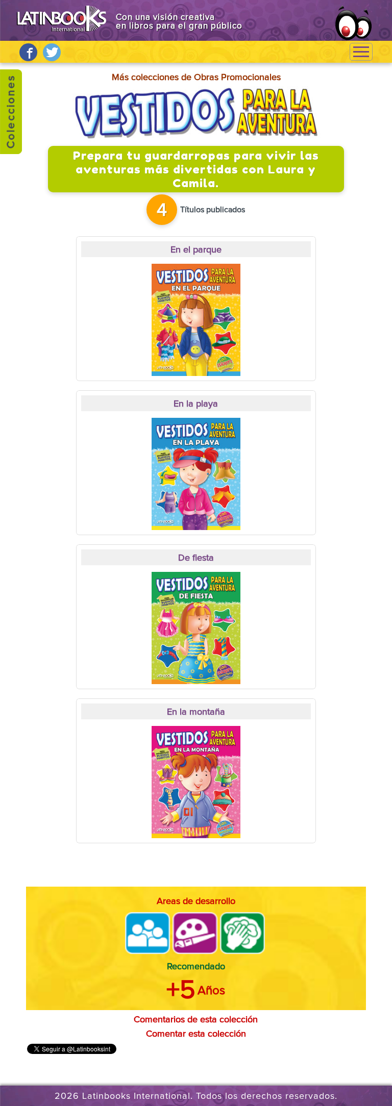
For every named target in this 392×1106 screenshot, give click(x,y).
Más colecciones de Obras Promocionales (196, 77)
